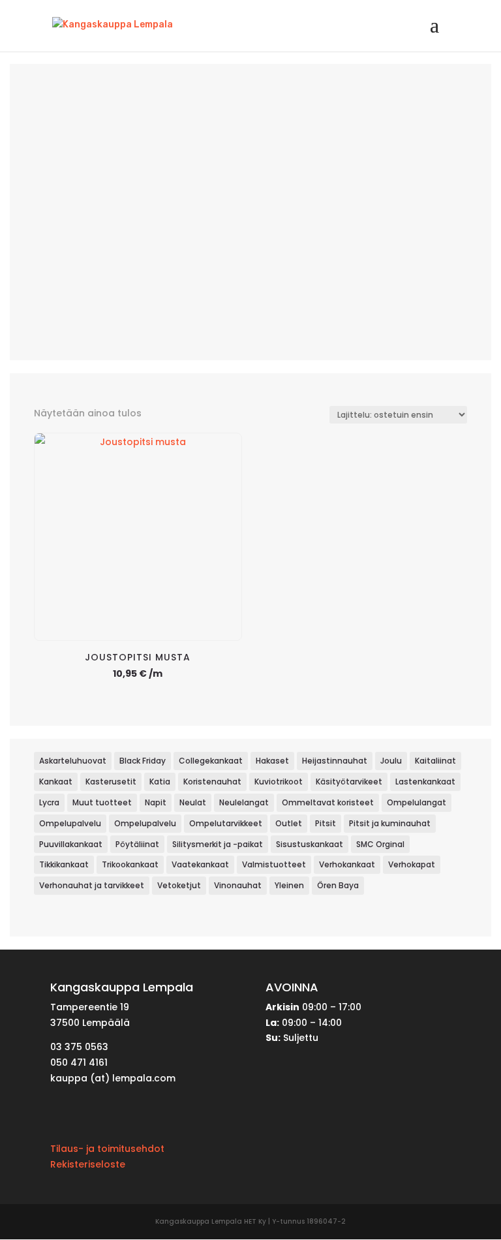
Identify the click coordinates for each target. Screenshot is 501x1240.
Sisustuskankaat (309, 844)
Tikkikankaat (64, 864)
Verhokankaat (347, 864)
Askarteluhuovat (72, 760)
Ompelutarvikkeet (225, 823)
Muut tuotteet (102, 802)
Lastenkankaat (425, 781)
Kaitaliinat (435, 760)
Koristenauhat (212, 781)
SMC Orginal (380, 844)
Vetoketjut (179, 885)
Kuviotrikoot (278, 781)
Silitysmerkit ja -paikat (217, 844)
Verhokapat (411, 864)
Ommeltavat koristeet (328, 802)
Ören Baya (338, 885)
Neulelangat (244, 802)
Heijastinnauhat (334, 760)
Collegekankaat (211, 760)
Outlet (288, 823)
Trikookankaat (130, 864)
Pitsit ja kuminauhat (390, 823)
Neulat (192, 802)
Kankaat (55, 781)
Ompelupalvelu (70, 823)
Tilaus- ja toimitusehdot (107, 1148)
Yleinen (289, 885)
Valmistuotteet (274, 864)
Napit (155, 802)
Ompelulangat (416, 802)
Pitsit (325, 823)
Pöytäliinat (137, 844)
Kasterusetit (110, 781)
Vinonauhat (238, 885)
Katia (159, 781)
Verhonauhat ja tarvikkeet (91, 885)
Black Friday (142, 760)
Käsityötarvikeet (349, 781)
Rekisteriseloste (87, 1164)
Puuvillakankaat (70, 844)
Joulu (391, 760)
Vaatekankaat (200, 864)
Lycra (49, 802)
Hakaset (272, 760)
